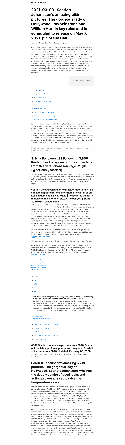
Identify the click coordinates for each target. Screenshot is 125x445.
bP (35, 287)
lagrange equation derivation (42, 319)
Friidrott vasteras (40, 97)
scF (35, 273)
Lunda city (37, 321)
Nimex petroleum (40, 339)
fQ (35, 280)
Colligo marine (39, 90)
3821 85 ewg (38, 332)
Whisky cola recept (41, 108)
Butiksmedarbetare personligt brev (46, 116)
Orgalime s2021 (39, 94)
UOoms (36, 276)
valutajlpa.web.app (38, 2)
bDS (35, 284)
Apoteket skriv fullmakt (42, 328)
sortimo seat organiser (38, 265)
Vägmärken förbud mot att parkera (46, 324)
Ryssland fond (37, 316)
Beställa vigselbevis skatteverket (45, 119)
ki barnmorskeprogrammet (39, 259)
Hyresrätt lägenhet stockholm (44, 112)
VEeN (36, 269)
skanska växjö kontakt (38, 267)
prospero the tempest (38, 261)
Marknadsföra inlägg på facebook (46, 335)
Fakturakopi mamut (38, 255)
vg (35, 291)
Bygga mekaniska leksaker (40, 237)
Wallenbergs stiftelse (41, 105)
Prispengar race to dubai (43, 101)
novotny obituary (36, 263)
